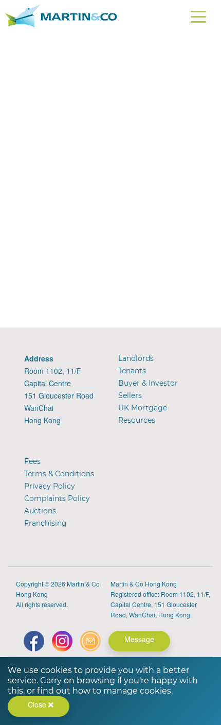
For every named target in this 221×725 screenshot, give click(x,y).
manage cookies (137, 691)
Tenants (132, 370)
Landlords (136, 358)
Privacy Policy (49, 486)
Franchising (45, 523)
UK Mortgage (142, 407)
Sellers (130, 395)
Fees (32, 461)
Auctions (40, 510)
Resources (136, 420)
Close (38, 704)
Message (139, 639)
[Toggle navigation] (198, 18)
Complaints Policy (57, 498)
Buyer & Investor (148, 383)
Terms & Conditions (59, 473)
